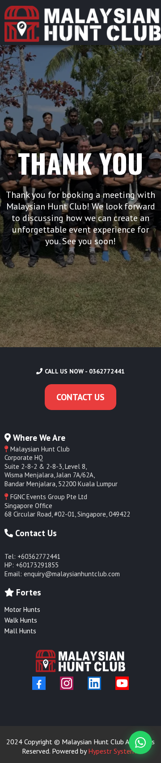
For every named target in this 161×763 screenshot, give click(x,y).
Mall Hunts (20, 631)
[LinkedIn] (94, 683)
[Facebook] (39, 683)
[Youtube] (122, 683)
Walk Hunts (20, 620)
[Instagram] (66, 683)
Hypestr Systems (113, 751)
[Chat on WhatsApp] (140, 742)
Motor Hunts (22, 609)
